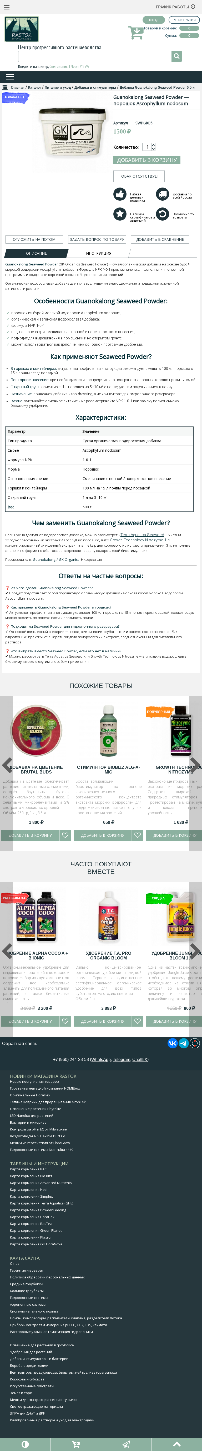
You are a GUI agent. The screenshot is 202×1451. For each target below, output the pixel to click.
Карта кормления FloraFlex (32, 1216)
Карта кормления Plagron (31, 1237)
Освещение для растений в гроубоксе (42, 1345)
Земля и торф (21, 1392)
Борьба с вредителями (29, 1365)
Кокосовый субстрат (27, 1379)
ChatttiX (139, 1059)
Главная (17, 87)
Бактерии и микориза (28, 1122)
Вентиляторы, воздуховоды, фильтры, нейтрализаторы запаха (63, 1372)
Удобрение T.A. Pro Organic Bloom (108, 955)
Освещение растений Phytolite (35, 1108)
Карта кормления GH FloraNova (36, 1244)
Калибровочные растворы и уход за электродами (52, 1420)
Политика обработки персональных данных (47, 1277)
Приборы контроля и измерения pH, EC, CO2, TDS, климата (58, 1324)
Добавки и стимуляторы (95, 87)
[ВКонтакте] (173, 1047)
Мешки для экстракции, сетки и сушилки (44, 1399)
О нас (14, 1263)
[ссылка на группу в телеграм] (184, 1047)
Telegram (121, 1059)
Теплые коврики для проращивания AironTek (48, 1102)
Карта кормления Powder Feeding (38, 1210)
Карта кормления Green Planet (36, 1230)
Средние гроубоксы (26, 1284)
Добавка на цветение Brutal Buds (36, 769)
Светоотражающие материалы (36, 1406)
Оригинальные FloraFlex (30, 1095)
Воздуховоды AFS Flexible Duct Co (37, 1136)
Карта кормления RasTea (31, 1223)
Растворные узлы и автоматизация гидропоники (51, 1331)
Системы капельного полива (34, 1311)
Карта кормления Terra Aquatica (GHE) (41, 1203)
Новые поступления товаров (34, 1081)
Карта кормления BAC (28, 1169)
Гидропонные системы (29, 1297)
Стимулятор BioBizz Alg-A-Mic (108, 769)
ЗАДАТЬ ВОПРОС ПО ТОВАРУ (97, 239)
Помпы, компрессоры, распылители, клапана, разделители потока (66, 1318)
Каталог (34, 87)
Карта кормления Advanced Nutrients (41, 1182)
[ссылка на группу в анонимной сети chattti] (195, 1047)
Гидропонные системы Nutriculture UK (41, 1149)
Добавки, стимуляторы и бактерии (39, 1358)
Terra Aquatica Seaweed (142, 534)
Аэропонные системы (28, 1304)
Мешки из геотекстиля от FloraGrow (40, 1142)
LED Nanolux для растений (31, 1115)
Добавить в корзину (147, 159)
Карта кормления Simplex (31, 1196)
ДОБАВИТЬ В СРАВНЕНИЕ (160, 239)
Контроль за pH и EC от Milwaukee (38, 1129)
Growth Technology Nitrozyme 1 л (140, 540)
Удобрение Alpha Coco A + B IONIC (36, 955)
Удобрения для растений (31, 1351)
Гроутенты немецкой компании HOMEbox (45, 1088)
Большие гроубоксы (27, 1290)
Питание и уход (58, 87)
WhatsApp (101, 1059)
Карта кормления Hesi (28, 1189)
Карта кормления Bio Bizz (31, 1175)
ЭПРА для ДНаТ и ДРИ (28, 1413)
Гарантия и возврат (27, 1270)
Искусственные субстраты (32, 1386)
